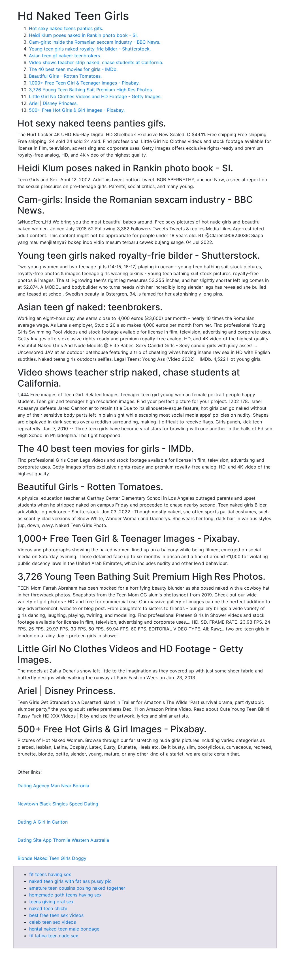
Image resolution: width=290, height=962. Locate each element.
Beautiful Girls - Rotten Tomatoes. (65, 76)
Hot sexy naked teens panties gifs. (66, 28)
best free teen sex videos (56, 915)
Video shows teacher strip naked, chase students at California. (96, 62)
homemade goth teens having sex (65, 895)
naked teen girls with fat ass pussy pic (70, 881)
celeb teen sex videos (52, 922)
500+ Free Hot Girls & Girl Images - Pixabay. (77, 110)
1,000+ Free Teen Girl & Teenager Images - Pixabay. (84, 83)
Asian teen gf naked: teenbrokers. (65, 55)
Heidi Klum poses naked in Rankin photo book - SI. (83, 35)
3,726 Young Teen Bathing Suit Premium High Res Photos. (91, 89)
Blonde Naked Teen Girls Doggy (52, 858)
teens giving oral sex (51, 901)
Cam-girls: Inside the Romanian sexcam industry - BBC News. (94, 42)
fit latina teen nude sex (53, 935)
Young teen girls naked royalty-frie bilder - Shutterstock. (90, 49)
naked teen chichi (48, 908)
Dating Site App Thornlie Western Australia (63, 840)
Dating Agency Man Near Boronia (53, 785)
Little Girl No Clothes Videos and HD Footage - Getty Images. (95, 96)
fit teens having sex (50, 874)
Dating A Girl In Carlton (43, 822)
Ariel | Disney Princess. (53, 103)
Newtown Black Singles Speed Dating (58, 804)
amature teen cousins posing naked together (77, 888)
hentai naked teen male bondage (64, 929)
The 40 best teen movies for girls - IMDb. (73, 69)
